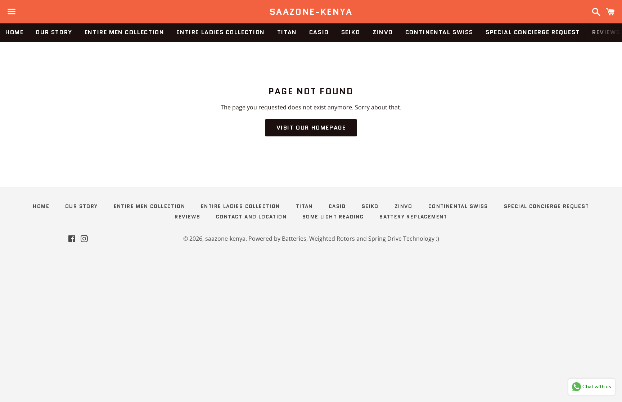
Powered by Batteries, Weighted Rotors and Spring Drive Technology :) (343, 239)
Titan (287, 32)
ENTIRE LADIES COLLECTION (220, 32)
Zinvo (383, 32)
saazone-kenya (311, 12)
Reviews (187, 216)
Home (14, 32)
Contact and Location (251, 216)
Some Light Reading (333, 216)
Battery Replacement (413, 216)
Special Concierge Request (533, 32)
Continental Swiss (439, 32)
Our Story (54, 32)
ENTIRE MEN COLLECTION (124, 32)
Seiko (350, 32)
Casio (319, 32)
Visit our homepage (311, 127)
